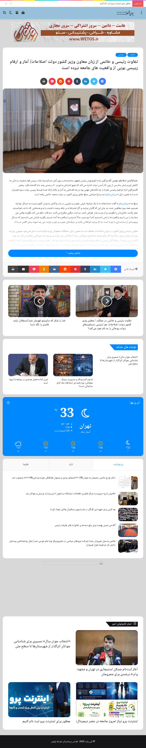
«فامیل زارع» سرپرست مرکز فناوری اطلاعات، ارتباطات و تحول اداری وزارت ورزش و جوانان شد (71, 494)
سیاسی (121, 55)
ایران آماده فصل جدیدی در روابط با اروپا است (28, 381)
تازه (71, 464)
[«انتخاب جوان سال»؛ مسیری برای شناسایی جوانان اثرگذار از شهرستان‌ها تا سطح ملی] (39, 633)
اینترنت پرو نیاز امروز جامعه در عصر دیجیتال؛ (107, 721)
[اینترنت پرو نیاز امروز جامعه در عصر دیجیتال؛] (107, 699)
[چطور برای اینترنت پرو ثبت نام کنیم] (39, 699)
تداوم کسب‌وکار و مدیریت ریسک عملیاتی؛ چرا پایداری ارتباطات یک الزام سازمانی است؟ (75, 383)
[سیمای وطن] (125, 13)
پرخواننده (118, 464)
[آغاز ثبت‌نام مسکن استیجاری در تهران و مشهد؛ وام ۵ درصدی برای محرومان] (107, 647)
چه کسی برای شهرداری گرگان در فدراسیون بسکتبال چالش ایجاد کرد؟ (83, 509)
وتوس (53, 742)
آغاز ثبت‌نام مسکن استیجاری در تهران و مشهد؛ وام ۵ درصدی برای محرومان (107, 671)
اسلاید (132, 55)
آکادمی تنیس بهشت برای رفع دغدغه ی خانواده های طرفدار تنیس (85, 525)
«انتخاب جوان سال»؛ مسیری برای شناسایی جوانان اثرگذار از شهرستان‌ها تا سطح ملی (119, 360)
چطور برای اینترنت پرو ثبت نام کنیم (46, 721)
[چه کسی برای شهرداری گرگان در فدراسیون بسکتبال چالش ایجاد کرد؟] (128, 514)
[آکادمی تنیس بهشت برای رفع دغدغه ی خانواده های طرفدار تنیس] (128, 530)
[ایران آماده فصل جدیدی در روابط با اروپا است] (28, 365)
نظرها (25, 464)
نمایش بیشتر (74, 253)
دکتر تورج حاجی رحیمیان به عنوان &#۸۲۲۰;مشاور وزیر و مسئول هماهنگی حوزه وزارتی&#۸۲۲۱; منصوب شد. (64, 478)
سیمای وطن (111, 194)
